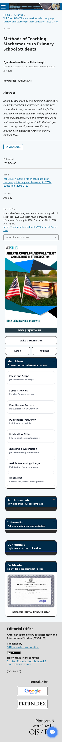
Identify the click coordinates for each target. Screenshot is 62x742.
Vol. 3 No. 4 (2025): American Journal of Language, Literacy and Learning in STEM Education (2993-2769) (30, 20)
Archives (18, 14)
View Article (14, 146)
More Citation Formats (17, 237)
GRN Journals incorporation (23, 647)
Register (44, 350)
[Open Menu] (3, 6)
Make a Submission (31, 340)
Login (17, 350)
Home (6, 14)
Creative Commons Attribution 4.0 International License (26, 662)
